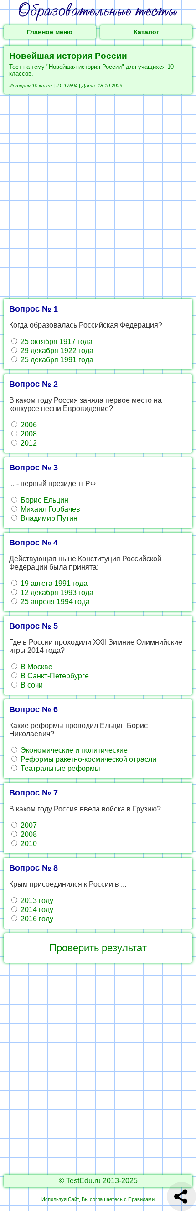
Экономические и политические (73, 750)
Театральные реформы (59, 768)
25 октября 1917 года (56, 341)
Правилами (141, 1199)
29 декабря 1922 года (56, 350)
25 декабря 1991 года (56, 360)
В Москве (35, 667)
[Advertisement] (98, 196)
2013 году (36, 900)
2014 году (36, 909)
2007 (28, 825)
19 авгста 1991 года (53, 583)
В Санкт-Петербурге (54, 676)
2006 (28, 425)
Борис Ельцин (43, 500)
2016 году (36, 919)
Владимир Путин (48, 518)
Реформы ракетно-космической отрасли (87, 759)
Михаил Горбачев (49, 509)
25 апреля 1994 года (54, 602)
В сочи (31, 685)
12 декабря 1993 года (56, 592)
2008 (28, 434)
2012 (28, 443)
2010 (28, 843)
